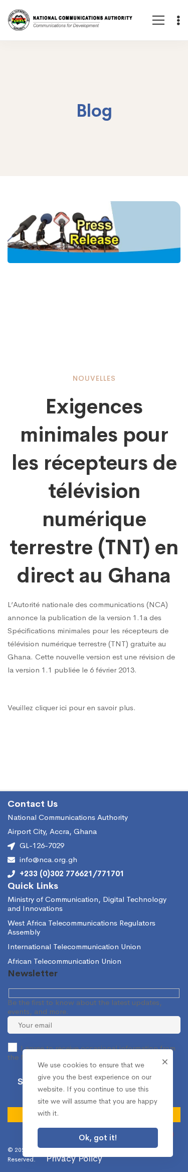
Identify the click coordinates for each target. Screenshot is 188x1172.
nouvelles (94, 378)
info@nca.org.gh (48, 859)
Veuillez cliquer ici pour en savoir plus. (72, 707)
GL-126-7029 (42, 845)
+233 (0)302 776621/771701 (72, 873)
